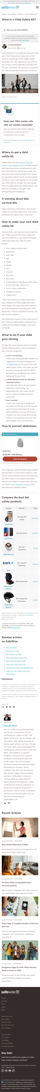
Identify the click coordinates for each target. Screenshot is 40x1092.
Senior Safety (6, 1022)
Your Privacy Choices (9, 1082)
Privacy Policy (15, 1080)
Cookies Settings (10, 1067)
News (3, 1007)
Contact (4, 1001)
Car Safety (5, 1037)
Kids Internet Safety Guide (16, 661)
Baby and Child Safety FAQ (16, 664)
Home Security (6, 1016)
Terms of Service (5, 1080)
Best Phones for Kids (14, 654)
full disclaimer (29, 615)
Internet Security (7, 1025)
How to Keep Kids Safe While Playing (19, 668)
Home (4, 14)
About (3, 998)
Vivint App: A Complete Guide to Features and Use (20, 925)
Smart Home (6, 1034)
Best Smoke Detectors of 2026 (15, 844)
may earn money (10, 1)
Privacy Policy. (7, 142)
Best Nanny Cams (12, 651)
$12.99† (35, 548)
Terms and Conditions (26, 140)
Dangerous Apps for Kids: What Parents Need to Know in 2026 (19, 969)
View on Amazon (20, 459)
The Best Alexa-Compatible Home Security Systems (16, 884)
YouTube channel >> (24, 3)
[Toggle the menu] (37, 7)
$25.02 (35, 600)
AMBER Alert (13, 364)
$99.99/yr (35, 564)
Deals (3, 1010)
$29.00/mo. (35, 533)
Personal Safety (7, 1043)
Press (3, 1004)
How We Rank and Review (27, 1080)
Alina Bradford (15, 45)
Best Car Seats (11, 647)
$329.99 (35, 581)
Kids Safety (12, 14)
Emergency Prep (7, 1046)
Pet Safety (5, 1040)
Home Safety (6, 1028)
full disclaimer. (29, 463)
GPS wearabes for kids (20, 484)
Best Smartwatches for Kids (16, 658)
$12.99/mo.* (35, 518)
